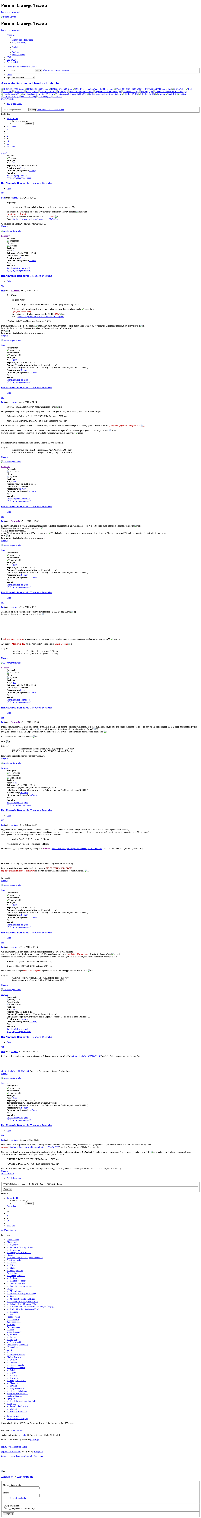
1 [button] (7, 129)
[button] (12, 118)
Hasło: (6, 1493)
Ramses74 (5, 236)
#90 (2, 1135)
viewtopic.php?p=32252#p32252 (86, 1056)
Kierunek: (51, 1184)
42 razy (32, 260)
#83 (2, 397)
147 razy (33, 372)
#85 (2, 602)
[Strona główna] (8, 17)
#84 (2, 516)
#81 (2, 193)
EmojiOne (38, 1451)
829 (14, 251)
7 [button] (7, 134)
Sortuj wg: (34, 1184)
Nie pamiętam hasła (17, 1498)
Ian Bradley (18, 1430)
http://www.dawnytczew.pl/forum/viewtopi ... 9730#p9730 (77, 848)
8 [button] (7, 136)
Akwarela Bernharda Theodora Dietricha (30, 83)
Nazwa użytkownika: (12, 1485)
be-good (4, 345)
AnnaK (4, 153)
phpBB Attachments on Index (14, 1447)
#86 (2, 717)
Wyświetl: (7, 1184)
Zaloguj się (7, 1476)
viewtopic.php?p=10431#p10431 (15, 1071)
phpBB (24, 1435)
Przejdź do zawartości (10, 12)
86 (14, 163)
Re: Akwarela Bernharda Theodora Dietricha (26, 183)
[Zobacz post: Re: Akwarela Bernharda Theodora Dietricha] (13, 89)
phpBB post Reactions (11, 1451)
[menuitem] (22, 40)
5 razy (23, 258)
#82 (2, 286)
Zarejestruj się (25, 1476)
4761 (15, 360)
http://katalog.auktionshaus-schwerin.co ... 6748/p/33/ (35, 219)
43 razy (32, 170)
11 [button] (8, 143)
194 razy (24, 370)
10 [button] (8, 141)
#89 (2, 1047)
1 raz (22, 168)
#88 (2, 942)
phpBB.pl (34, 1439)
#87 (2, 820)
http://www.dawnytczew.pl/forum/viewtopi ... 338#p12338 (33, 1147)
